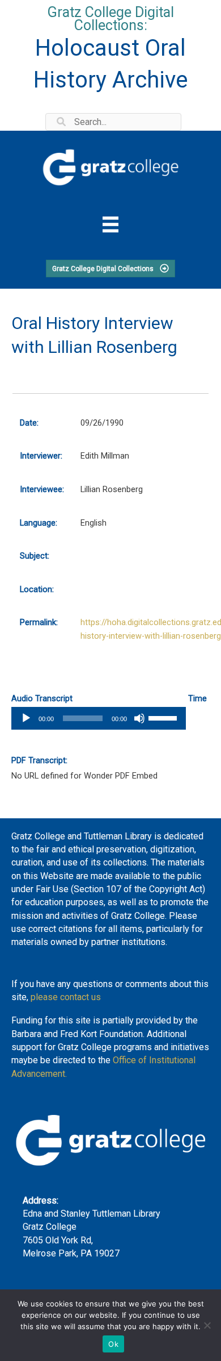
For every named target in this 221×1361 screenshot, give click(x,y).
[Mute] (139, 718)
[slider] (164, 717)
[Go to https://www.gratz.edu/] (110, 165)
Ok (113, 1343)
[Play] (26, 718)
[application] (98, 718)
